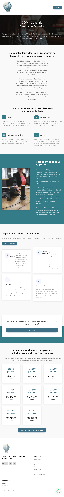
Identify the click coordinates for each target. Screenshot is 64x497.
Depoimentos (5, 485)
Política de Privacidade (39, 474)
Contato (57, 7)
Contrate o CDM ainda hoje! (32, 430)
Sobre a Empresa (38, 462)
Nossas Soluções (38, 459)
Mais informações (9, 243)
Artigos (35, 464)
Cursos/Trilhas (37, 469)
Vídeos (35, 466)
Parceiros (4, 483)
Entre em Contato (38, 472)
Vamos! (32, 330)
